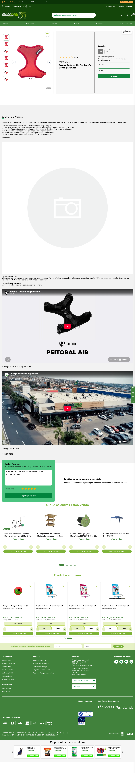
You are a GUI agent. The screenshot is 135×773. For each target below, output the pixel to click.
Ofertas (76, 24)
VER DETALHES (33, 756)
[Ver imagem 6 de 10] (6, 72)
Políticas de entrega (40, 667)
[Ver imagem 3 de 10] (6, 51)
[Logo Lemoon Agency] (121, 734)
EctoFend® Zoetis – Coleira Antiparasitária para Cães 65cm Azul (116, 607)
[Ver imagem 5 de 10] (6, 65)
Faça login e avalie (28, 496)
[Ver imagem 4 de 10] (6, 58)
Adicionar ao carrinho (18, 551)
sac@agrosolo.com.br (79, 674)
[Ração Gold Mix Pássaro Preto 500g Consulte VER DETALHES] (47, 756)
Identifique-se (116, 6)
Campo (54, 24)
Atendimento (6, 667)
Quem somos (6, 660)
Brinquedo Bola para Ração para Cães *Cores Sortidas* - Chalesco (16, 607)
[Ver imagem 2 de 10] (6, 44)
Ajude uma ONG (7, 673)
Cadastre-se (129, 6)
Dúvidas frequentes (8, 663)
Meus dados (6, 692)
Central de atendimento (81, 681)
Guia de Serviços (126, 24)
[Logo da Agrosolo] (14, 15)
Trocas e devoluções (40, 660)
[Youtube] (126, 662)
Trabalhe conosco (8, 670)
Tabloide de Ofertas (8, 679)
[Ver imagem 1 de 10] (6, 37)
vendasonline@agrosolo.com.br (83, 665)
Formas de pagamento (41, 663)
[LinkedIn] (131, 662)
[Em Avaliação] (81, 721)
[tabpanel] (27, 62)
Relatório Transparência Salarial (43, 673)
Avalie (76, 57)
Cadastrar (118, 646)
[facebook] (116, 662)
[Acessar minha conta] (121, 15)
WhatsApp (76, 687)
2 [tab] (69, 638)
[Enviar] (93, 15)
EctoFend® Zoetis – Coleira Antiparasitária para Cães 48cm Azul (50, 607)
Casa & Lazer (30, 24)
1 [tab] (64, 638)
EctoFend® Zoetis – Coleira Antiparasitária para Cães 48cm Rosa (83, 607)
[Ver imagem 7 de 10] (6, 79)
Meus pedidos (6, 689)
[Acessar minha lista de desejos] (127, 15)
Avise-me (114, 76)
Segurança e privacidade (41, 670)
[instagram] (121, 662)
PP (101, 52)
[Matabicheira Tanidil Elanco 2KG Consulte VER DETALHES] (74, 756)
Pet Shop (6, 24)
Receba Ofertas (7, 676)
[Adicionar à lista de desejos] (47, 34)
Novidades (99, 24)
